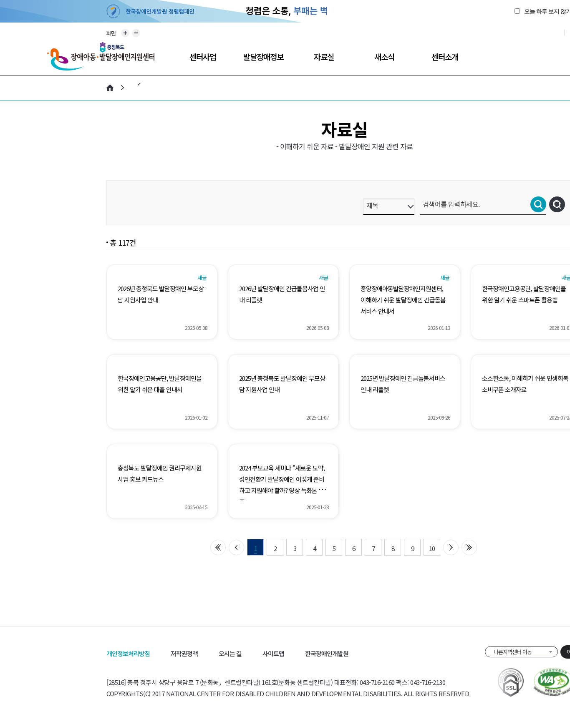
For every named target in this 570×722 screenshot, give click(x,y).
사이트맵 (273, 653)
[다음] (451, 547)
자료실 (324, 56)
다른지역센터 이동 (513, 652)
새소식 (384, 56)
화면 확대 (125, 33)
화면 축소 (136, 33)
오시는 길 (230, 653)
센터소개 (444, 56)
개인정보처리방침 (128, 653)
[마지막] (469, 547)
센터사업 (202, 56)
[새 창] (511, 682)
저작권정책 (184, 653)
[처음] (218, 547)
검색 (538, 204)
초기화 (557, 204)
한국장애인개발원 (326, 653)
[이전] (236, 547)
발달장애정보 (263, 56)
